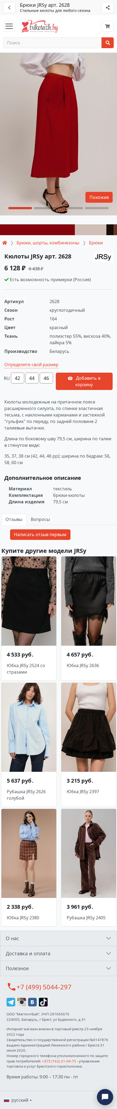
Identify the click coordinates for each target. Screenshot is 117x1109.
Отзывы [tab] (13, 519)
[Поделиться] (107, 7)
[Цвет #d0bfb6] (90, 229)
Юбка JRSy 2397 (83, 792)
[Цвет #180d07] (109, 229)
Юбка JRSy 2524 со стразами (26, 668)
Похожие (99, 197)
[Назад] (9, 7)
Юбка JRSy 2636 (83, 665)
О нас (12, 938)
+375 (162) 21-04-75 (59, 1061)
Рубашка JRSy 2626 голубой (26, 795)
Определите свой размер (31, 365)
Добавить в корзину (87, 381)
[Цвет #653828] (115, 229)
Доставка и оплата (28, 953)
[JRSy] (103, 257)
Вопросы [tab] (40, 519)
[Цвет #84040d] (37, 229)
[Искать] (107, 42)
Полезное (17, 968)
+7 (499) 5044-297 (44, 986)
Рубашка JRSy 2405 (86, 918)
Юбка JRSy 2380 (23, 918)
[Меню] (9, 26)
